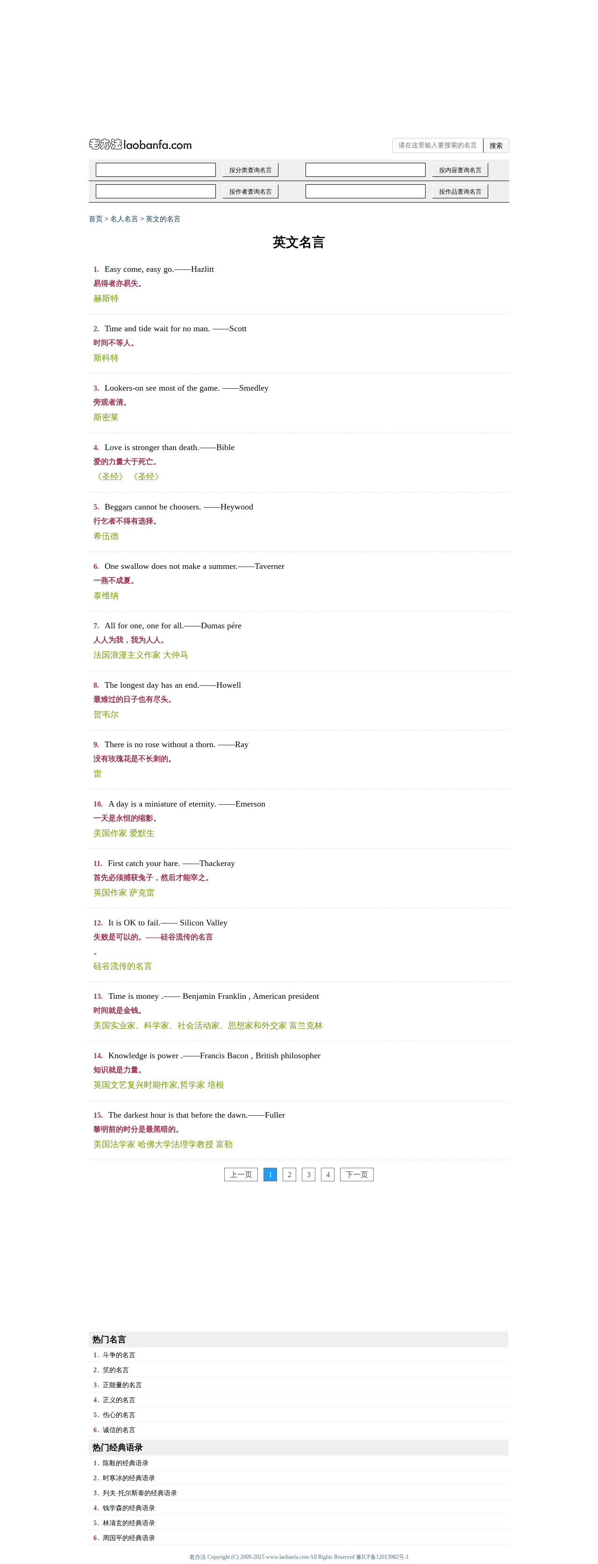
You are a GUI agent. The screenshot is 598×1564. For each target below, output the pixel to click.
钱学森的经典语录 (129, 1508)
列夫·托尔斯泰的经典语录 (140, 1493)
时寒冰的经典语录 (129, 1478)
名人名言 (124, 219)
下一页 (357, 1174)
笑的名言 (116, 1370)
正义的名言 (119, 1400)
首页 (96, 219)
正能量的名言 (122, 1385)
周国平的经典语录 (129, 1538)
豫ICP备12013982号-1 (382, 1557)
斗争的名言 (119, 1355)
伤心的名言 (119, 1415)
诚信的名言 (119, 1429)
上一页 (241, 1174)
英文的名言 (163, 219)
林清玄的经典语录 (129, 1523)
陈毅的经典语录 (126, 1463)
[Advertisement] (280, 65)
